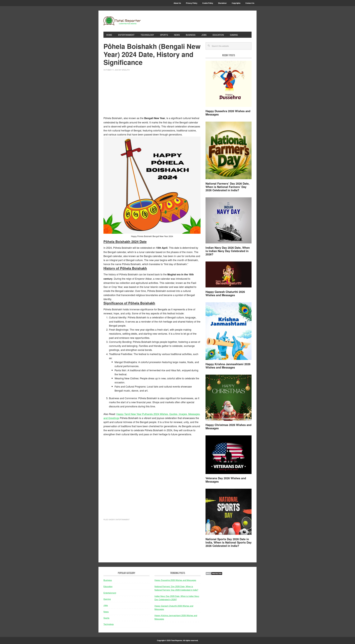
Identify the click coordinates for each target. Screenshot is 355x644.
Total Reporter (122, 21)
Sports (106, 617)
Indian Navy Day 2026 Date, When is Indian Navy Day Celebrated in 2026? (228, 251)
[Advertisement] (152, 95)
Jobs (105, 605)
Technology (108, 624)
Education (107, 586)
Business (107, 580)
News (106, 611)
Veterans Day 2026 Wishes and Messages (226, 479)
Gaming (107, 599)
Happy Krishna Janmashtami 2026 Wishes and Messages (228, 365)
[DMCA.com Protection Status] (214, 574)
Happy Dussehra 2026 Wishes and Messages (228, 112)
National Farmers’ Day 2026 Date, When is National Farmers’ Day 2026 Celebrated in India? (227, 186)
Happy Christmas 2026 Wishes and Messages (228, 426)
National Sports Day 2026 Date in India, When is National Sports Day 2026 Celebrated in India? (229, 542)
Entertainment (123, 519)
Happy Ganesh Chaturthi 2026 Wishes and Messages (225, 293)
